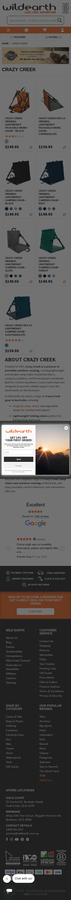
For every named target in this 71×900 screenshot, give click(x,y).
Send (19, 459)
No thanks (19, 465)
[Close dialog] (66, 428)
